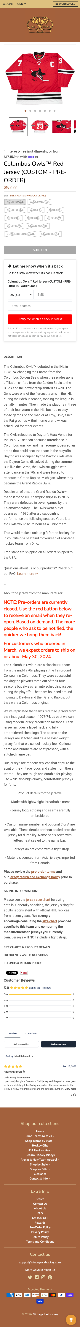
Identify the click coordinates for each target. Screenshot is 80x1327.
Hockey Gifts (40, 1145)
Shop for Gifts (38, 1169)
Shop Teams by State (38, 1141)
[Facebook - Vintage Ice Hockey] (36, 1277)
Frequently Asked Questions (26, 955)
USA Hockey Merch (40, 1150)
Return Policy (40, 1237)
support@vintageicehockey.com (40, 1262)
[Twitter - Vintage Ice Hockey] (30, 1277)
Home (40, 1131)
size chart (49, 921)
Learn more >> (27, 574)
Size (25, 195)
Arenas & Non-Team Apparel (39, 1159)
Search (40, 1199)
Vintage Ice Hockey (45, 1314)
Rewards (40, 1222)
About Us (40, 1208)
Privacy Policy (40, 1232)
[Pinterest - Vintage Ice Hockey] (50, 1277)
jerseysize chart (38, 899)
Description (13, 357)
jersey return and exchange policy (34, 877)
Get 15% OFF (40, 1218)
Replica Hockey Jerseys (40, 1155)
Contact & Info (39, 1178)
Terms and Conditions (40, 1241)
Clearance (40, 1174)
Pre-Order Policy (40, 1227)
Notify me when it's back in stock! (40, 319)
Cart (67, 3)
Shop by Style (39, 1164)
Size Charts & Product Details (28, 195)
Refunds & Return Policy (23, 963)
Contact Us (40, 1203)
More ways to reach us (40, 1270)
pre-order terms (43, 872)
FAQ (40, 1213)
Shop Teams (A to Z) (39, 1136)
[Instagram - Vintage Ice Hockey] (43, 1277)
